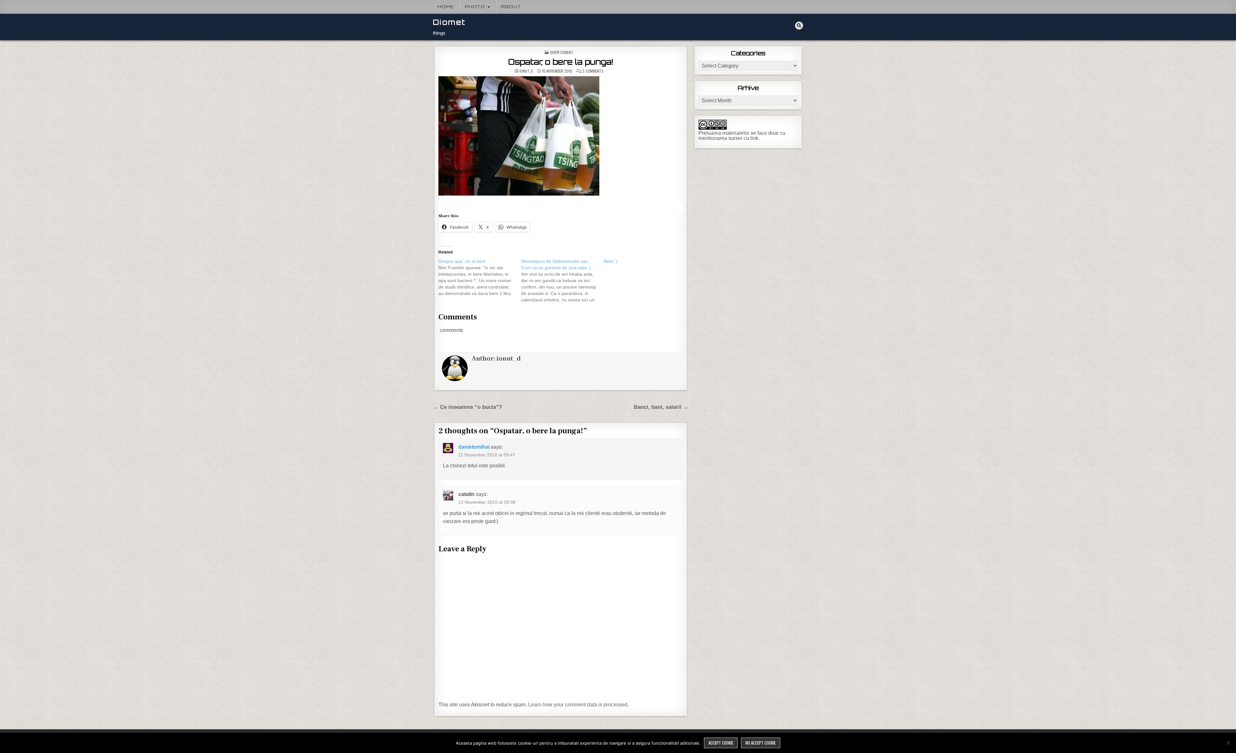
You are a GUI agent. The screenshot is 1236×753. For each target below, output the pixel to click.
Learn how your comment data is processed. (578, 704)
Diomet (449, 22)
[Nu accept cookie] (1228, 742)
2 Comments (593, 71)
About (511, 6)
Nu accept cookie (760, 742)
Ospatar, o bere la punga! (560, 62)
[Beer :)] (645, 261)
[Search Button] (799, 26)
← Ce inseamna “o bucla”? (467, 407)
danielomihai (474, 447)
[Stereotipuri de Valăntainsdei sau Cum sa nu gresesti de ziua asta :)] (562, 280)
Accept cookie (720, 742)
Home (446, 6)
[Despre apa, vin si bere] (479, 277)
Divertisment (561, 52)
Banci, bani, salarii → (661, 407)
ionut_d (526, 71)
